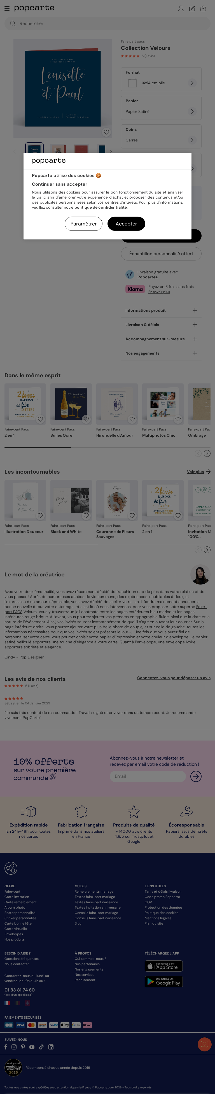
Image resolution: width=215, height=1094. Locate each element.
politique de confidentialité (100, 207)
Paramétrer (84, 223)
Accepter (126, 223)
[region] (107, 196)
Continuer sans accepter (59, 184)
